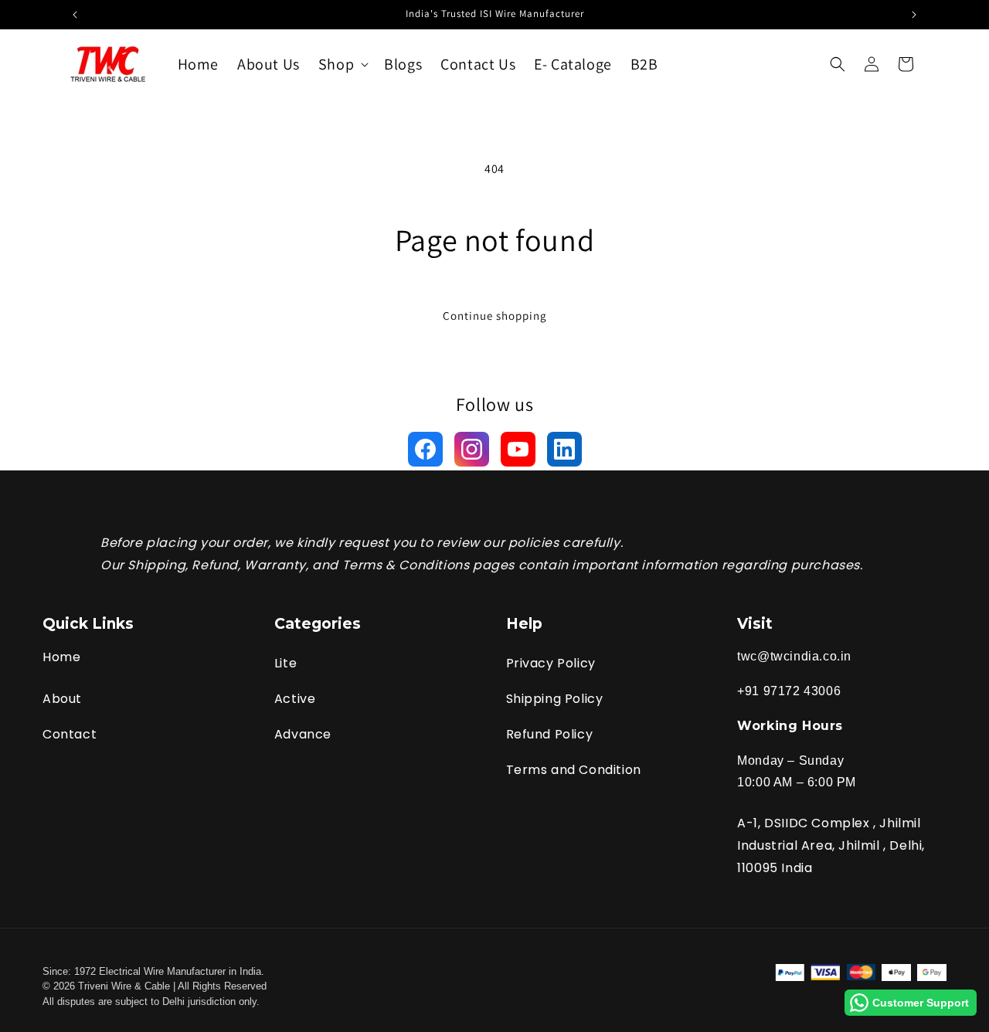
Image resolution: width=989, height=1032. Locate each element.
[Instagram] (471, 449)
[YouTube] (518, 449)
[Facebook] (425, 449)
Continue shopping (495, 315)
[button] (342, 64)
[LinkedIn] (564, 449)
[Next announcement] (914, 14)
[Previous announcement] (75, 14)
